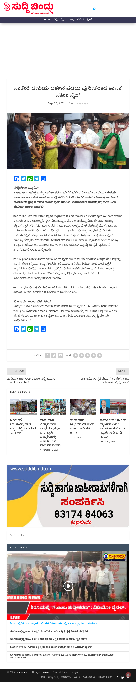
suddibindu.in (22, 672)
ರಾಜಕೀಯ (66, 677)
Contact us (89, 677)
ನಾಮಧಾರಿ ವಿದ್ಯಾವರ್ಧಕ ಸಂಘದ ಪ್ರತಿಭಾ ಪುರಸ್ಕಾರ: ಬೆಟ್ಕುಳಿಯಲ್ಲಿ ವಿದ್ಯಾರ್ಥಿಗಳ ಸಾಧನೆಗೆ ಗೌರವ (50, 433)
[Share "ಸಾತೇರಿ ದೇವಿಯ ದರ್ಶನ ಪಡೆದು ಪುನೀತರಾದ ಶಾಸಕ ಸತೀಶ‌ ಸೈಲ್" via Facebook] (47, 355)
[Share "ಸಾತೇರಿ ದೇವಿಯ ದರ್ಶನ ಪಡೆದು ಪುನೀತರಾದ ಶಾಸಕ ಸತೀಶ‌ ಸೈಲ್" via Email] (60, 355)
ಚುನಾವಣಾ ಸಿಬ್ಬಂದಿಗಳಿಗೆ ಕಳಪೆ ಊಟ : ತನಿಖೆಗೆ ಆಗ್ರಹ (82, 427)
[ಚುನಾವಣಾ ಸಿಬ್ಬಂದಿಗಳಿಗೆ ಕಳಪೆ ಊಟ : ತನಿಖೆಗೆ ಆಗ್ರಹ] (83, 407)
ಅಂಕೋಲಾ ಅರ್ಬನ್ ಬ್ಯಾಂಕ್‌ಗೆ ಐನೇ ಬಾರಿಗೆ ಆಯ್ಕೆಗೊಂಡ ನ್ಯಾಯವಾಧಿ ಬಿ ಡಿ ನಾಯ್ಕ (113, 429)
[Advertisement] (68, 47)
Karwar (46, 672)
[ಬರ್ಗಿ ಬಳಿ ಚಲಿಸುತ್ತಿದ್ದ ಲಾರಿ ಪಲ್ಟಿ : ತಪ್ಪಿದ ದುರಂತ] (23, 407)
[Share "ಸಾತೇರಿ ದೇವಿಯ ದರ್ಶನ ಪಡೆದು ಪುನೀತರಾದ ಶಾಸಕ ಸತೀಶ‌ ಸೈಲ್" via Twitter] (54, 355)
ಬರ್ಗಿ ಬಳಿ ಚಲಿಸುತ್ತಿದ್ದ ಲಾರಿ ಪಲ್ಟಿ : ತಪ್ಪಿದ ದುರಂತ (23, 424)
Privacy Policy (105, 677)
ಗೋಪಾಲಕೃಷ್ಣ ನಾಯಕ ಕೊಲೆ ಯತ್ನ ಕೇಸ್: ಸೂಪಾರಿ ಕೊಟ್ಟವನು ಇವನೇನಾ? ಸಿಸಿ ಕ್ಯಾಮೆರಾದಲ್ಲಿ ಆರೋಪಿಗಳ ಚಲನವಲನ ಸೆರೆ (62, 657)
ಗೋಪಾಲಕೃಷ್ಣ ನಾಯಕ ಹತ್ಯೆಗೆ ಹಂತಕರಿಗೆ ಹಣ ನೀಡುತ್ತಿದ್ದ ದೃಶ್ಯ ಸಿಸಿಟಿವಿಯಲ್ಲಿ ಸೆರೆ (49, 631)
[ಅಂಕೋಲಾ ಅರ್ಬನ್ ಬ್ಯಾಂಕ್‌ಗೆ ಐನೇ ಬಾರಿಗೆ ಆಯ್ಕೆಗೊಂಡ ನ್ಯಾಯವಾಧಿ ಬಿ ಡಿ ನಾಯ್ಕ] (113, 407)
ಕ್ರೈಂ (63, 20)
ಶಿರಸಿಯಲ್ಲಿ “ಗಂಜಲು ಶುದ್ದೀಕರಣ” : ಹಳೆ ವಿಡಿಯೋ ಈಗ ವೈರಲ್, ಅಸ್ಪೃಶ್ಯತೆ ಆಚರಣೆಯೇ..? (53, 624)
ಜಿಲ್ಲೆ (55, 20)
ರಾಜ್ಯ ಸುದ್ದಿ (53, 677)
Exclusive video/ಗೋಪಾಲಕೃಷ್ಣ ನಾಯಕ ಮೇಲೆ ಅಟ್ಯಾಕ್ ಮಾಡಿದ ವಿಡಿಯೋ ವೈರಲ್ (51, 647)
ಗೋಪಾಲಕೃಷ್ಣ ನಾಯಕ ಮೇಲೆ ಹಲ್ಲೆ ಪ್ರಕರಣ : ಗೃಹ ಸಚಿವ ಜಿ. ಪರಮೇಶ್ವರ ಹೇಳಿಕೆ (48, 639)
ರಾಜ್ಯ (71, 20)
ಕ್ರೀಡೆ (89, 20)
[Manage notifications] (128, 674)
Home (47, 20)
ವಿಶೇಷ (80, 20)
